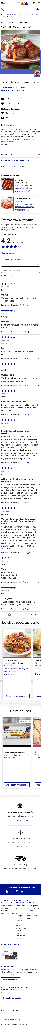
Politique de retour (8, 913)
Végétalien (33, 14)
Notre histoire (21, 905)
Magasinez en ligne (21, 909)
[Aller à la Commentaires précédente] (6, 614)
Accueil (3, 14)
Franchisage (20, 938)
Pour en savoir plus (20, 820)
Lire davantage (5, 548)
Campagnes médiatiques (20, 934)
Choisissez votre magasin (14, 87)
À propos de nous (21, 901)
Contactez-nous (7, 905)
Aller (37, 9)
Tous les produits (22, 14)
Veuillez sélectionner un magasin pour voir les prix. (24, 186)
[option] (16, 665)
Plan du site (7, 1015)
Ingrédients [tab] (8, 154)
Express (18, 918)
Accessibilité (14, 1010)
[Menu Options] (38, 305)
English (3, 1010)
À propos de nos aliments (33, 909)
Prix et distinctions (20, 924)
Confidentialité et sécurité (11, 1020)
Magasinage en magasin (20, 914)
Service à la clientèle (8, 901)
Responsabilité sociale (21, 929)
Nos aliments (11, 14)
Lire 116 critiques (18, 90)
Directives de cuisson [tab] (13, 166)
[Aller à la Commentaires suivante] (35, 614)
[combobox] (20, 264)
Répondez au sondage (12, 998)
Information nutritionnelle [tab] (17, 160)
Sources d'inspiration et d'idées (32, 915)
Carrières (19, 921)
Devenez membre (10, 979)
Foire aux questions (5, 909)
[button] (3, 3)
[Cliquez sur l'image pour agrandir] (20, 49)
